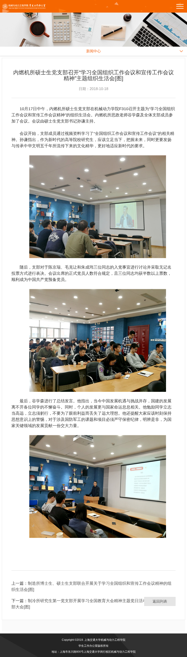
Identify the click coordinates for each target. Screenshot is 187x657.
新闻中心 (93, 51)
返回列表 (160, 601)
